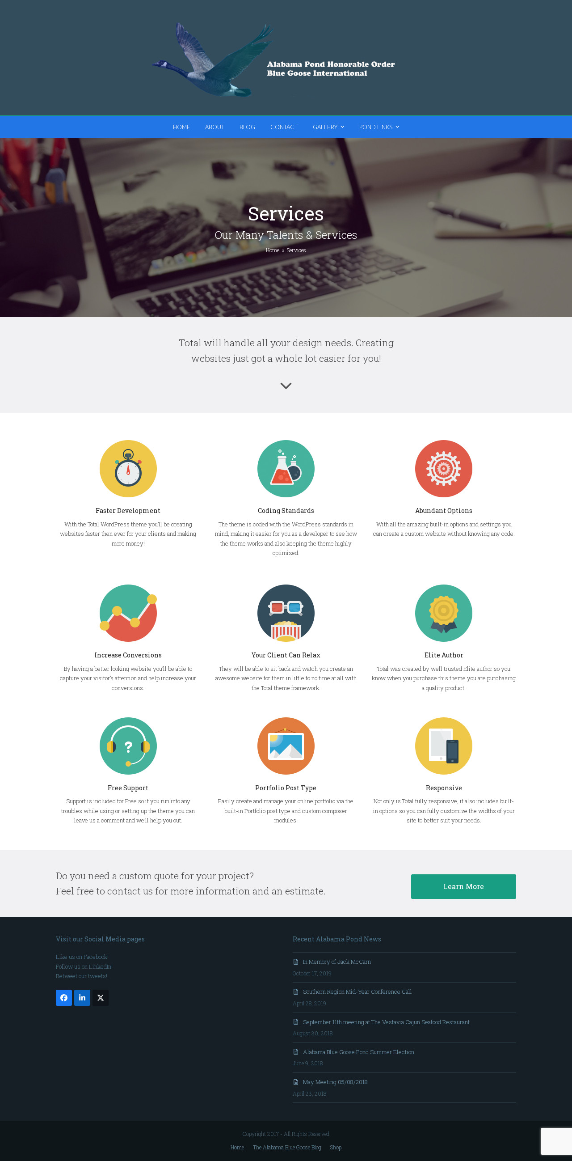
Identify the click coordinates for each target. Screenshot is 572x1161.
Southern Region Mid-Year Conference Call (357, 991)
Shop (335, 1147)
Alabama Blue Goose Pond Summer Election (358, 1052)
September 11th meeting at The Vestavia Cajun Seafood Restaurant (386, 1022)
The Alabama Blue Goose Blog (287, 1147)
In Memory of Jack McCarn (337, 962)
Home (237, 1147)
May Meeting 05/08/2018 (335, 1082)
